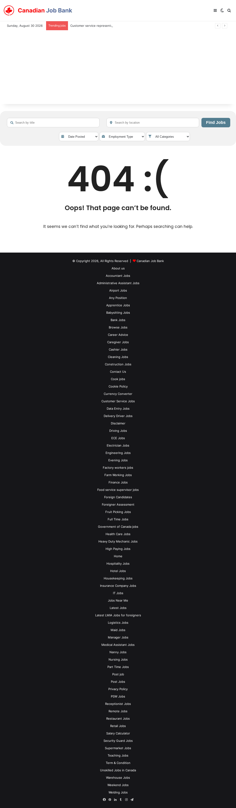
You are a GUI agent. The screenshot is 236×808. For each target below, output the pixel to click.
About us (118, 268)
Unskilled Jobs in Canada (118, 770)
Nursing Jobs (118, 659)
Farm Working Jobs (118, 475)
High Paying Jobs (118, 549)
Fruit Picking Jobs (118, 512)
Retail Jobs (118, 726)
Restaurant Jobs (118, 718)
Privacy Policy (118, 689)
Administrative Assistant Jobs (118, 283)
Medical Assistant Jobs (118, 645)
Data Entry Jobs (118, 408)
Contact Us (118, 371)
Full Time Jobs (118, 519)
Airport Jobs (118, 290)
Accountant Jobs (118, 275)
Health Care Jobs (118, 534)
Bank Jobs (118, 320)
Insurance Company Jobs (118, 585)
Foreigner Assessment (118, 504)
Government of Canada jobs (118, 526)
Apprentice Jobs (118, 305)
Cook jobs (118, 379)
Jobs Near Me (118, 600)
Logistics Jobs (118, 622)
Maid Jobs (118, 630)
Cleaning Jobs (118, 357)
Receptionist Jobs (118, 704)
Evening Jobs (118, 460)
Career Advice (118, 335)
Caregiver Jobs (118, 342)
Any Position (118, 298)
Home (118, 556)
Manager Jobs (118, 637)
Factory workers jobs (118, 467)
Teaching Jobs (118, 755)
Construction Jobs (118, 364)
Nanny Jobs (118, 652)
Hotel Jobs (118, 571)
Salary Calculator (118, 733)
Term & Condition (118, 763)
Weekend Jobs (118, 785)
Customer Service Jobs (118, 401)
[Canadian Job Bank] (38, 10)
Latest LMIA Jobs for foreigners (118, 615)
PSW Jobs (118, 696)
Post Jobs (118, 681)
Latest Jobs (118, 608)
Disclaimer (118, 423)
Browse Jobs (118, 327)
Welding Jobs (118, 792)
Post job (118, 674)
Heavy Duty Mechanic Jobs (118, 541)
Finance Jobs (118, 482)
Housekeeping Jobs (118, 578)
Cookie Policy (118, 386)
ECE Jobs (118, 438)
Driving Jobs (118, 430)
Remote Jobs (118, 711)
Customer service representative (94, 25)
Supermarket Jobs (118, 748)
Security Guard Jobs (118, 740)
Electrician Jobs (118, 445)
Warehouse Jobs (118, 777)
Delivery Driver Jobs (118, 416)
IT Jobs (118, 593)
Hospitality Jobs (118, 563)
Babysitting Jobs (118, 312)
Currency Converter (118, 394)
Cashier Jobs (118, 349)
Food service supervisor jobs (118, 490)
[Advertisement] (118, 69)
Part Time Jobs (118, 667)
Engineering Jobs (118, 453)
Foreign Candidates (118, 497)
